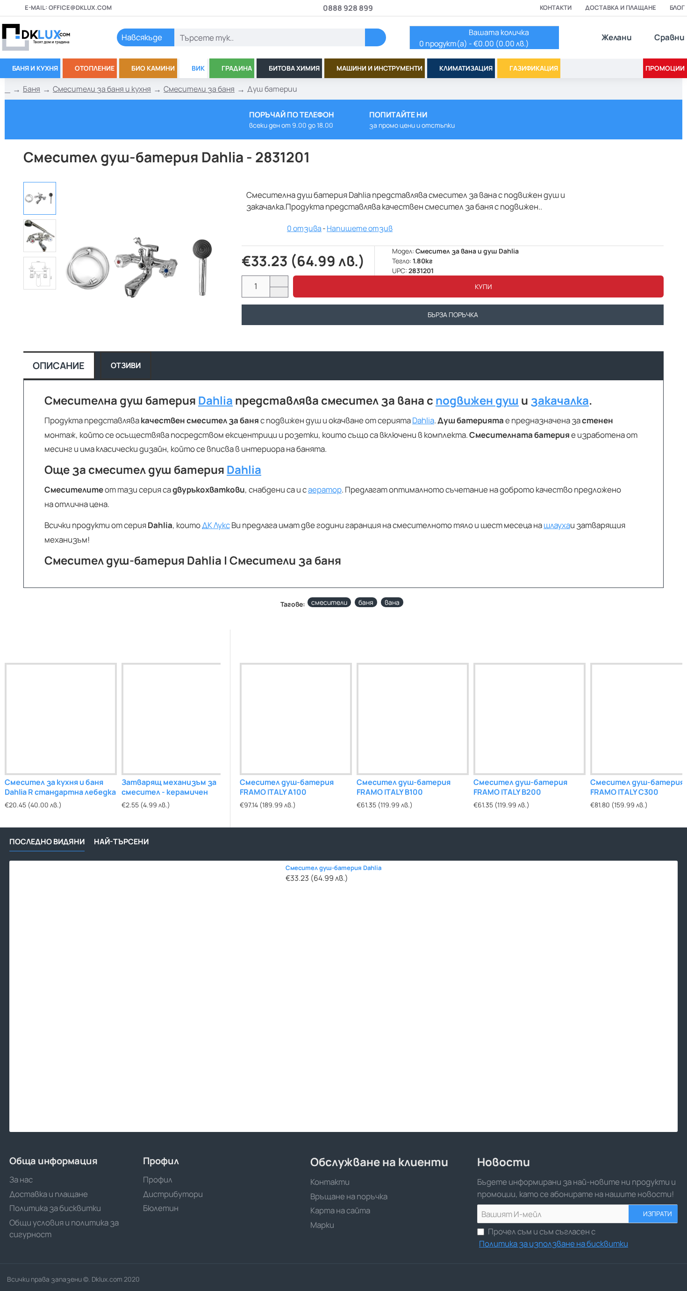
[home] (7, 89)
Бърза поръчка (453, 314)
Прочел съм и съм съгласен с (553, 1237)
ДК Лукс (216, 525)
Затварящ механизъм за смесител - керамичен (169, 787)
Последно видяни (47, 842)
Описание (59, 365)
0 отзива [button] (304, 228)
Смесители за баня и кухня (102, 89)
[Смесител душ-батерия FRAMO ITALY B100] (412, 719)
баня (365, 602)
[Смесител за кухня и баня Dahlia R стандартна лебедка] (61, 719)
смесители (329, 602)
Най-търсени (121, 842)
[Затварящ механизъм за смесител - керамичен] (177, 719)
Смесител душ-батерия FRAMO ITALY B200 (520, 787)
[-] (279, 292)
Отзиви (126, 365)
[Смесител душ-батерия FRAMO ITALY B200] (529, 719)
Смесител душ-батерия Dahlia (333, 868)
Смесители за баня (199, 89)
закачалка (559, 400)
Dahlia (215, 400)
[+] (279, 281)
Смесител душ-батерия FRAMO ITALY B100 (404, 787)
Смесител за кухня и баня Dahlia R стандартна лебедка (60, 787)
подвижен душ (477, 400)
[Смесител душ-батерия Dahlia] (145, 996)
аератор (325, 489)
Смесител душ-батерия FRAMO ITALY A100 (287, 787)
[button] (478, 286)
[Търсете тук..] (375, 37)
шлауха (557, 525)
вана (392, 602)
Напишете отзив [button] (360, 228)
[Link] (46, 37)
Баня (31, 89)
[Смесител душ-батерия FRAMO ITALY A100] (296, 719)
